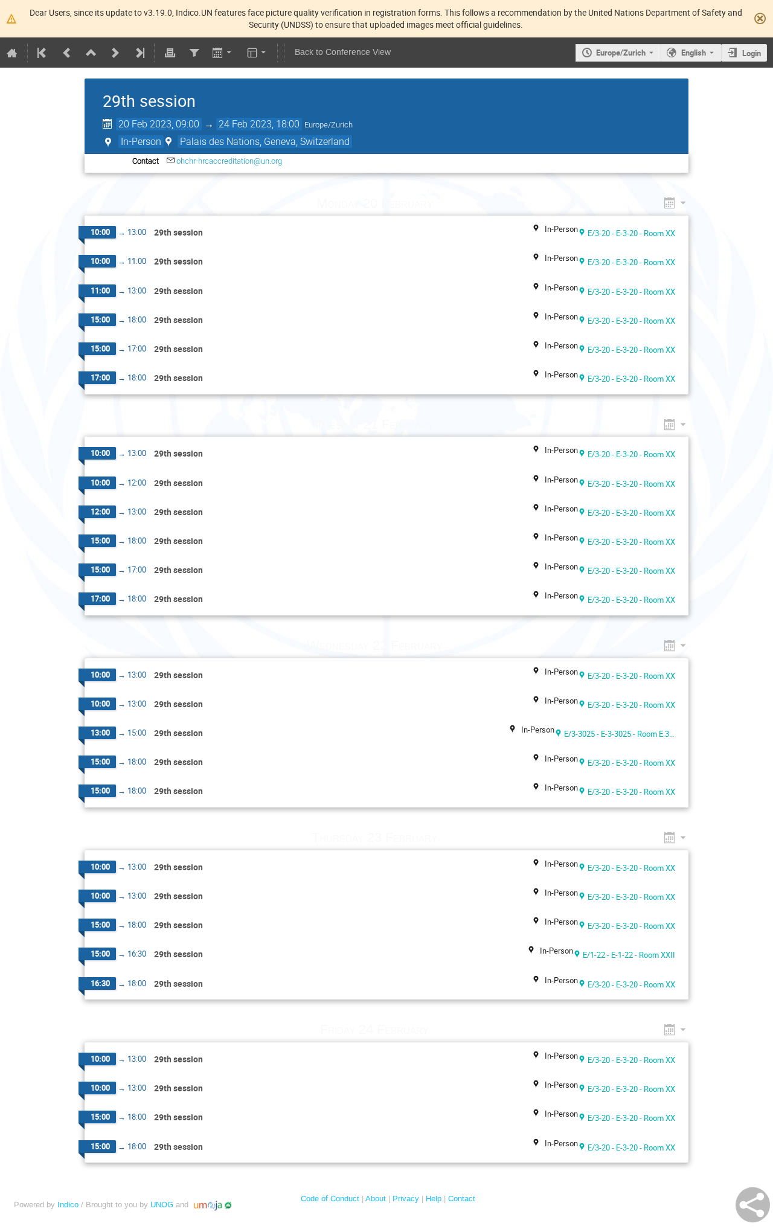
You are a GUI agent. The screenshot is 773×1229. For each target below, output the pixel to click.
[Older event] (67, 52)
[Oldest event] (43, 52)
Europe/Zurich (621, 52)
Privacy (406, 1198)
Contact (461, 1198)
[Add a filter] (194, 52)
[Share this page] (753, 1205)
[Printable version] (170, 52)
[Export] (223, 52)
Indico (68, 1204)
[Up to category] (91, 52)
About (375, 1198)
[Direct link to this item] (450, 203)
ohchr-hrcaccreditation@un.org (229, 160)
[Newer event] (115, 52)
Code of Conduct (330, 1198)
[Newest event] (139, 52)
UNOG (161, 1204)
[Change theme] (257, 52)
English (693, 52)
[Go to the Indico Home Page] (12, 52)
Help (433, 1198)
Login (751, 53)
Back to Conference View (343, 52)
